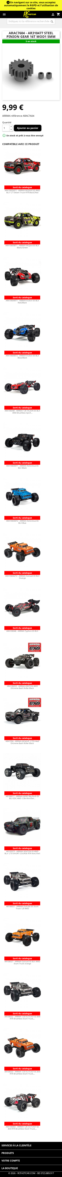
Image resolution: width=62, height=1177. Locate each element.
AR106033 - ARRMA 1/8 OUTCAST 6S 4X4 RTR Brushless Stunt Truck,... (22, 1073)
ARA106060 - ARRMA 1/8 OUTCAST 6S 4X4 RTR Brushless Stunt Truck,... (22, 1128)
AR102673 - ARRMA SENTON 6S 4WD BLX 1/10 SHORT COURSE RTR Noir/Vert (22, 852)
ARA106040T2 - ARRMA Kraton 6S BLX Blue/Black (22, 357)
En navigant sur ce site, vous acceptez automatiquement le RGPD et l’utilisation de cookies (31, 5)
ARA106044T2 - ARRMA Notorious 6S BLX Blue (22, 522)
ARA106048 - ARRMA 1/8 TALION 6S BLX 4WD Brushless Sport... (22, 412)
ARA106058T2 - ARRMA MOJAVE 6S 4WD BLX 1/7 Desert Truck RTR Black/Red (22, 191)
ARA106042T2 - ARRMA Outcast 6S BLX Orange (22, 577)
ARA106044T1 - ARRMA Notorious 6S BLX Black (22, 467)
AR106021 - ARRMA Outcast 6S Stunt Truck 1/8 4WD (22, 907)
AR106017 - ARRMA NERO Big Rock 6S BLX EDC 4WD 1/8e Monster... (22, 797)
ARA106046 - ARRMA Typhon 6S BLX (22, 631)
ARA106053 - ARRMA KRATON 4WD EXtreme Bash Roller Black (22, 687)
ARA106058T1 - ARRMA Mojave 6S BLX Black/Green (22, 246)
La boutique (10, 1168)
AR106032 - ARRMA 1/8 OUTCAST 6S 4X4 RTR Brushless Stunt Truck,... (22, 1017)
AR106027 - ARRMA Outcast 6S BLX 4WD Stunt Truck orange (22, 962)
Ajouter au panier (27, 128)
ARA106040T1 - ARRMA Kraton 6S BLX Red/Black (22, 301)
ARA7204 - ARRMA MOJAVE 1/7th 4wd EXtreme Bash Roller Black (22, 742)
